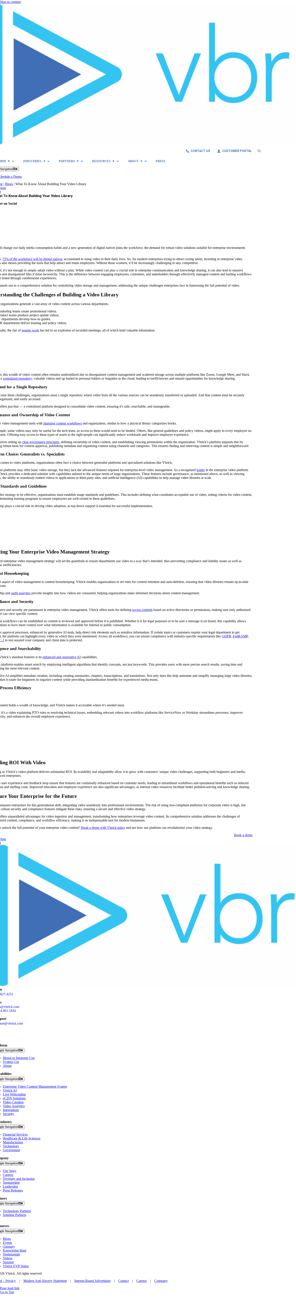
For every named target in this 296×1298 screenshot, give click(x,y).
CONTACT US (200, 151)
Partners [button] (67, 161)
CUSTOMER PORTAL (237, 151)
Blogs (9, 184)
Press (160, 161)
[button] (259, 151)
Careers (141, 1281)
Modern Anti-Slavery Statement (45, 1281)
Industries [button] (32, 161)
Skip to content (10, 2)
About (133, 161)
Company (161, 1281)
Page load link (10, 1288)
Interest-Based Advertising (92, 1281)
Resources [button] (101, 161)
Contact (123, 1281)
